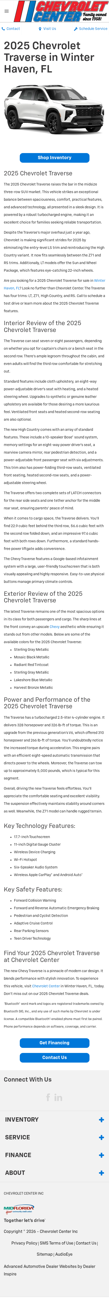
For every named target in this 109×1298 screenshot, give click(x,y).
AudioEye (63, 1255)
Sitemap (45, 1255)
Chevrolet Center (46, 986)
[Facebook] (48, 1097)
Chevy (55, 627)
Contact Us (54, 1057)
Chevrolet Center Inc (59, 1232)
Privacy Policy (24, 1243)
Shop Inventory (54, 158)
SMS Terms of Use (56, 1243)
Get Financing (54, 1043)
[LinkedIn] (58, 1097)
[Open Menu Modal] (7, 11)
